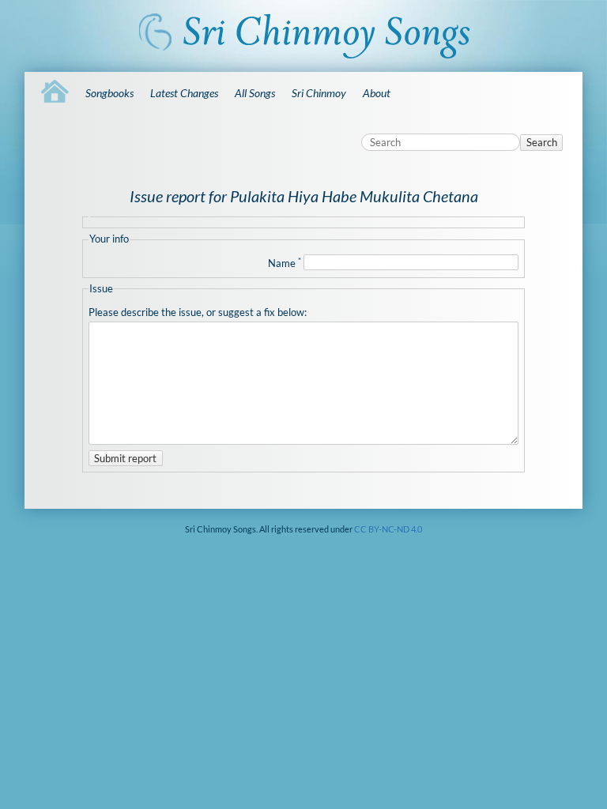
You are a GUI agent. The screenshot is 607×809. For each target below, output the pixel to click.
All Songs (255, 93)
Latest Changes (184, 93)
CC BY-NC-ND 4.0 (388, 529)
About (376, 93)
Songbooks (109, 93)
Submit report (125, 458)
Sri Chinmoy (319, 93)
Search (541, 142)
